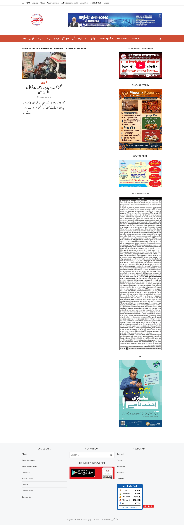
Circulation (84, 3)
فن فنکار (80, 38)
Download (121, 38)
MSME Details (96, 3)
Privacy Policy (27, 490)
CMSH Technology (82, 519)
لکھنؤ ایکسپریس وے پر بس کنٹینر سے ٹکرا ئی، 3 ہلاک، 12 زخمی (44, 89)
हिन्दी (28, 3)
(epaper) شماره (104, 38)
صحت (86, 38)
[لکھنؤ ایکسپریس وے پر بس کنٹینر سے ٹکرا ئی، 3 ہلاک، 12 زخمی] (44, 65)
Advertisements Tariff (69, 3)
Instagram (121, 466)
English (35, 3)
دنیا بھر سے (56, 38)
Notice (135, 38)
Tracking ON (133, 507)
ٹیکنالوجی (93, 38)
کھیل (73, 38)
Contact (106, 3)
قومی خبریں (31, 38)
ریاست (39, 38)
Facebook (120, 454)
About (42, 3)
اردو (23, 3)
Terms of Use (26, 496)
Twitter (120, 460)
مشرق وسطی (65, 38)
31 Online (125, 507)
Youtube (120, 478)
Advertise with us (53, 3)
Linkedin (120, 472)
